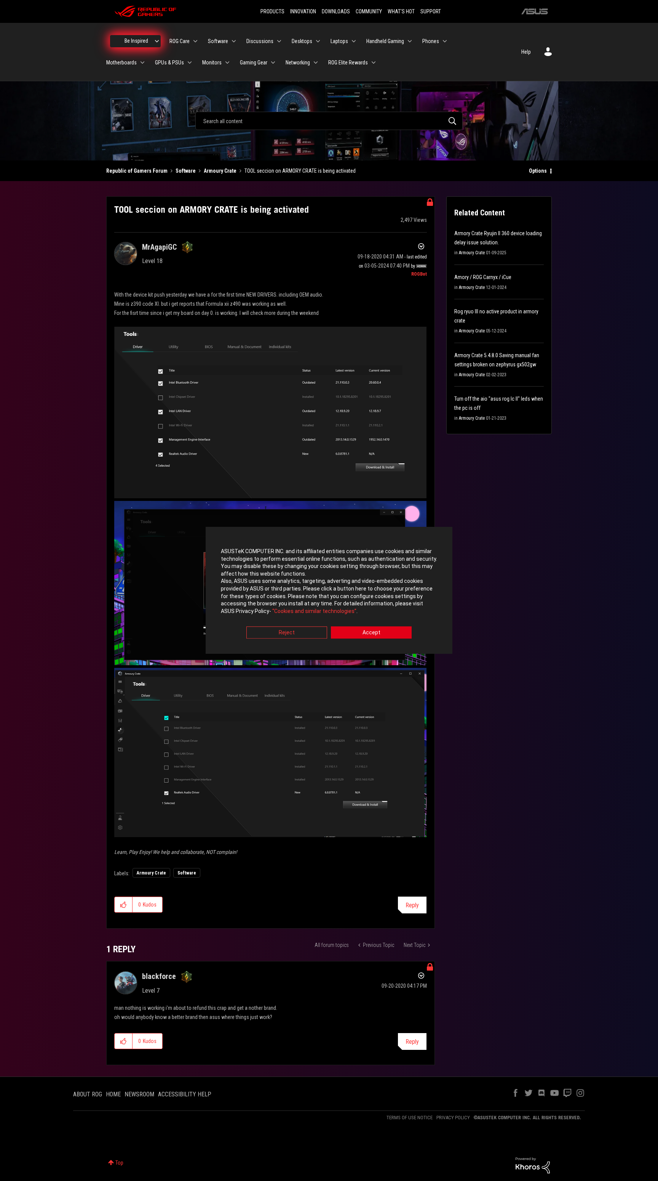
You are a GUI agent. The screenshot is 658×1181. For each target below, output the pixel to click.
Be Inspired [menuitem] (136, 41)
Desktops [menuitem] (302, 41)
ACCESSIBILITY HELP (184, 1094)
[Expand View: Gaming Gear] (273, 62)
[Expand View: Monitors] (227, 62)
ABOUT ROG (87, 1094)
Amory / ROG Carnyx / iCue (482, 277)
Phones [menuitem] (430, 41)
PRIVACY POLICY (453, 1117)
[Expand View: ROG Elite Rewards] (373, 62)
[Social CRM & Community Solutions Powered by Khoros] (533, 1165)
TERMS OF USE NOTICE (409, 1117)
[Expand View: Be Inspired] (157, 41)
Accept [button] (371, 633)
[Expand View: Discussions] (279, 41)
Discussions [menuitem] (259, 41)
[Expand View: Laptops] (354, 41)
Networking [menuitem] (298, 62)
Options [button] (538, 171)
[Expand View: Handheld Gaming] (410, 41)
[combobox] (329, 121)
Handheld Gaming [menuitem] (385, 41)
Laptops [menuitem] (339, 41)
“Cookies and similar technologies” (314, 611)
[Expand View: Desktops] (318, 41)
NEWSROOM (139, 1094)
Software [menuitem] (218, 41)
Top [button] (119, 1163)
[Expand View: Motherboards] (142, 62)
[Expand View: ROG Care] (195, 41)
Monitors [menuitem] (212, 62)
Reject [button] (287, 633)
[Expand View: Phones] (445, 41)
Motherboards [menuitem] (121, 62)
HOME (113, 1094)
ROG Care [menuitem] (179, 41)
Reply (412, 905)
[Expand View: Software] (234, 41)
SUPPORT (430, 11)
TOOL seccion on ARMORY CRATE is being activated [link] (300, 171)
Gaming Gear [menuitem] (253, 62)
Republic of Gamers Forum (137, 171)
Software (186, 171)
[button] (124, 904)
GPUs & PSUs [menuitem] (169, 62)
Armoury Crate (220, 171)
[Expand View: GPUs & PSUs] (189, 62)
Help (526, 52)
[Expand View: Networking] (315, 62)
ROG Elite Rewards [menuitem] (348, 62)
